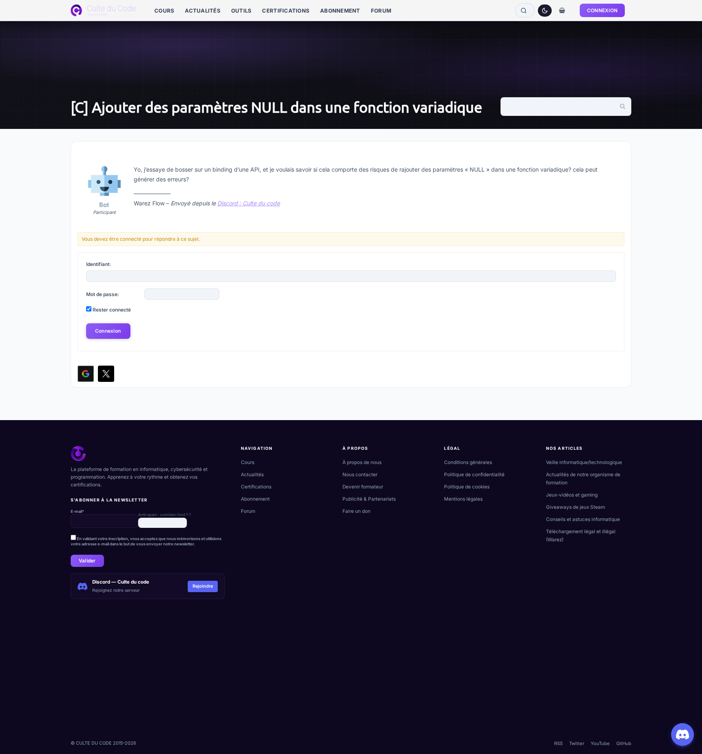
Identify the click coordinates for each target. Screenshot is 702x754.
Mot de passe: (102, 294)
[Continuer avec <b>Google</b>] (86, 374)
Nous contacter (359, 474)
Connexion (108, 331)
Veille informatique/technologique (584, 462)
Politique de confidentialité (474, 474)
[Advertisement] (314, 676)
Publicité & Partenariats (369, 499)
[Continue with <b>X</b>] (106, 374)
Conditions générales (468, 462)
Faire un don (356, 511)
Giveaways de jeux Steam (575, 507)
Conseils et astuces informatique (583, 519)
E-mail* (77, 511)
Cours (247, 462)
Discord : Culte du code (248, 203)
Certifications (256, 487)
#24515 (612, 154)
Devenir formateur (362, 487)
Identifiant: (98, 264)
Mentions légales (463, 499)
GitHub (623, 743)
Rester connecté (112, 310)
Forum (248, 511)
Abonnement (255, 499)
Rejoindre (203, 586)
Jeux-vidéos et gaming (572, 495)
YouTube (600, 743)
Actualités (252, 474)
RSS (558, 743)
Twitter (576, 743)
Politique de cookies (467, 487)
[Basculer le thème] (545, 10)
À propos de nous (361, 462)
